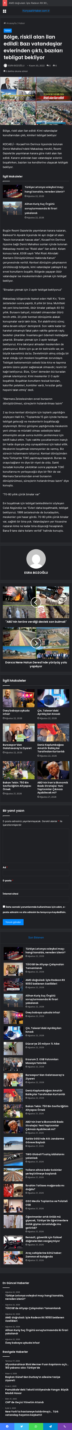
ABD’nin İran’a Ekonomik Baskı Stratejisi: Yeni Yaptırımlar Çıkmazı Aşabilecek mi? (52, 787)
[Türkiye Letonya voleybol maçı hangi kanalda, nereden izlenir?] (12, 191)
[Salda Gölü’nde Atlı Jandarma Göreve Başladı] (13, 1143)
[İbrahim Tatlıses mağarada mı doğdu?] (13, 1190)
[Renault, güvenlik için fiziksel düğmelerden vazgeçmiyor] (13, 1242)
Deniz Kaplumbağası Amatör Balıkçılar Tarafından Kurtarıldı (50, 748)
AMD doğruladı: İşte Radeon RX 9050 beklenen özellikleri (40, 3)
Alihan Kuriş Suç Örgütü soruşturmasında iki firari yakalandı (41, 208)
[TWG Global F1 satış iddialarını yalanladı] (13, 1159)
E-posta (8, 880)
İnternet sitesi (10, 893)
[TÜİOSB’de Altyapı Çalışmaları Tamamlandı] (13, 969)
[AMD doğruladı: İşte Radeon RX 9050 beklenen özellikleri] (13, 984)
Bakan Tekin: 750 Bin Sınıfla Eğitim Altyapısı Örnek (17, 786)
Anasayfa (11, 23)
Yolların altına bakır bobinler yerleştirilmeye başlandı (44, 1171)
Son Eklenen (36, 937)
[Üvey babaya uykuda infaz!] (19, 698)
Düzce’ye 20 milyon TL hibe (43, 1043)
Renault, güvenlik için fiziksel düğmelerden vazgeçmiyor (44, 1239)
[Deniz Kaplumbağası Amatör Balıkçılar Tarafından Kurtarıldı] (53, 733)
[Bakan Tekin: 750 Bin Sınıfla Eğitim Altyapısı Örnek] (19, 770)
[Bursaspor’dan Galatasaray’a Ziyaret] (19, 733)
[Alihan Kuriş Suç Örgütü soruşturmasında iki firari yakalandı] (12, 208)
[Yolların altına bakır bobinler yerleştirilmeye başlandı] (13, 1174)
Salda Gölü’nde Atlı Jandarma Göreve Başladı (45, 1140)
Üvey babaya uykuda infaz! (16, 712)
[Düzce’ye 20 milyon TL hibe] (13, 1048)
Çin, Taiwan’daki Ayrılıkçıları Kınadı (48, 712)
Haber (21, 23)
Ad (5, 867)
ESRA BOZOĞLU (16, 65)
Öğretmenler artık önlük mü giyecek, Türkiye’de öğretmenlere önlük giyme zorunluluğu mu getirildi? (47, 1222)
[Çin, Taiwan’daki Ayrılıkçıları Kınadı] (53, 698)
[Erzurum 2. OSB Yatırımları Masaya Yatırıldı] (13, 1064)
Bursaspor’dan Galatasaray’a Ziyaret (17, 746)
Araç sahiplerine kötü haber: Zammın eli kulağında (44, 1254)
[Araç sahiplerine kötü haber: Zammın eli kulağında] (13, 1257)
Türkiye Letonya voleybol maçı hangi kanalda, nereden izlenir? (46, 950)
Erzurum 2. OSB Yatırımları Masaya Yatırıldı (42, 1061)
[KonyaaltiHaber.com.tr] (36, 11)
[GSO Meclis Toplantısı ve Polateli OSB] (13, 1206)
